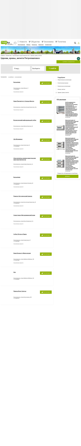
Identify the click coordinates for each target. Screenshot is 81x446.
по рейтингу (11, 77)
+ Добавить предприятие (68, 61)
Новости (23, 42)
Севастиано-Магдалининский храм (24, 215)
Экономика (48, 42)
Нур (14, 272)
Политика (62, 42)
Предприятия (21, 44)
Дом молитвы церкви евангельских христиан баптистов (24, 158)
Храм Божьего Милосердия (22, 253)
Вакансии (41, 44)
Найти (53, 68)
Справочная (48, 44)
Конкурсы (34, 44)
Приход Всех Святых (19, 291)
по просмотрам (18, 77)
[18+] (7, 43)
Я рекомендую (46, 83)
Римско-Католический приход (22, 196)
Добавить (67, 176)
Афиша (28, 44)
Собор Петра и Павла (20, 234)
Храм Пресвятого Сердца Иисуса (23, 101)
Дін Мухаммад (17, 139)
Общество (35, 42)
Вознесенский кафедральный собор (24, 120)
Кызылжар (16, 82)
